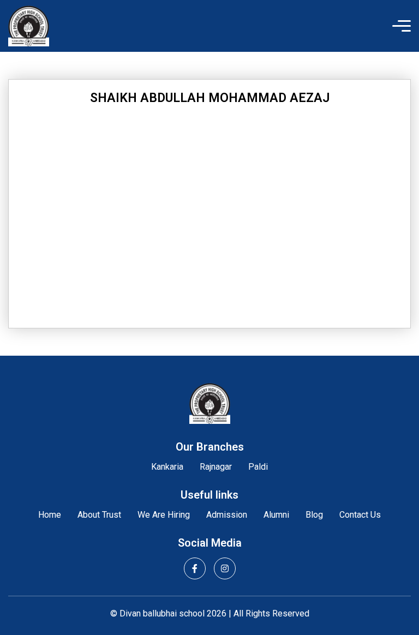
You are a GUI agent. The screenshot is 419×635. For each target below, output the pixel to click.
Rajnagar (216, 467)
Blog (314, 515)
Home (49, 515)
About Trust (99, 515)
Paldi (258, 467)
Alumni (276, 515)
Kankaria (167, 467)
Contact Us (360, 515)
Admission (226, 515)
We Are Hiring (163, 515)
